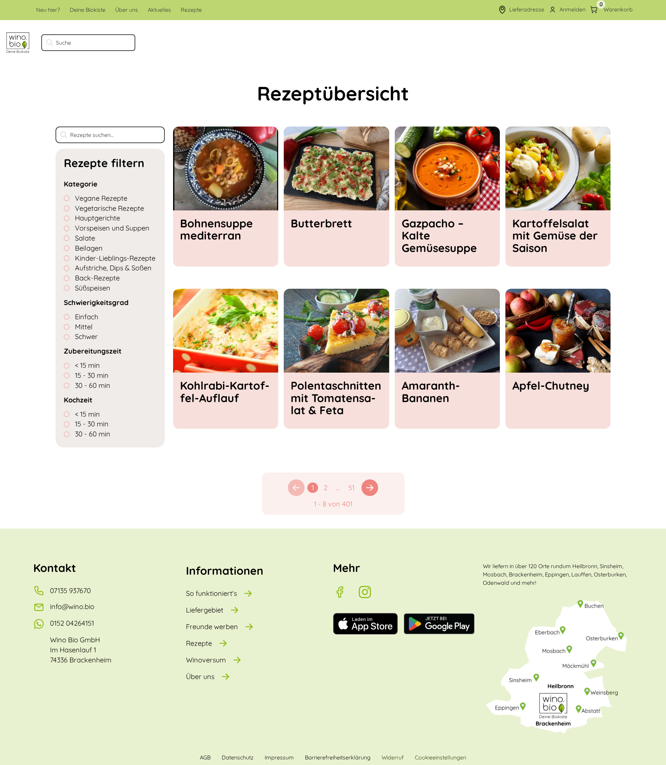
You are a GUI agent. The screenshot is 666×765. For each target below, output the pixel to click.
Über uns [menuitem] (126, 9)
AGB (205, 757)
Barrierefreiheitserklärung (337, 757)
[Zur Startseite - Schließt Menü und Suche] (18, 43)
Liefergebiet (204, 610)
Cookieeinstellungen (440, 757)
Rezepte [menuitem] (191, 9)
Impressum (279, 757)
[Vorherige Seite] (296, 487)
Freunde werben (212, 626)
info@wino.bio (72, 606)
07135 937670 (70, 590)
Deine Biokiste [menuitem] (87, 9)
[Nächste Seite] (369, 487)
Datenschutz (238, 757)
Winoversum (206, 659)
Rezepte (199, 643)
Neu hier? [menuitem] (48, 9)
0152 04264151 (72, 623)
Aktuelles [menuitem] (159, 9)
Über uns (200, 676)
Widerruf (393, 757)
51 (351, 487)
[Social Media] (345, 592)
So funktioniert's (211, 593)
